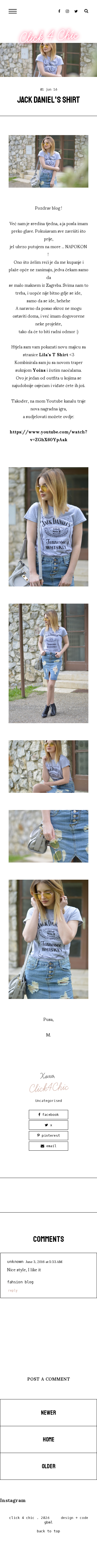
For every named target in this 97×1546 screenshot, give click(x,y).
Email (50, 1146)
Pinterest (50, 1135)
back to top (48, 1531)
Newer (48, 1413)
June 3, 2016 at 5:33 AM (44, 1261)
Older (49, 1466)
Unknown (15, 1261)
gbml (48, 1522)
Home (48, 1439)
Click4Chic (49, 1088)
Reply (13, 1290)
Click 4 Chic (49, 36)
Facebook (49, 1114)
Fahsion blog (20, 1282)
